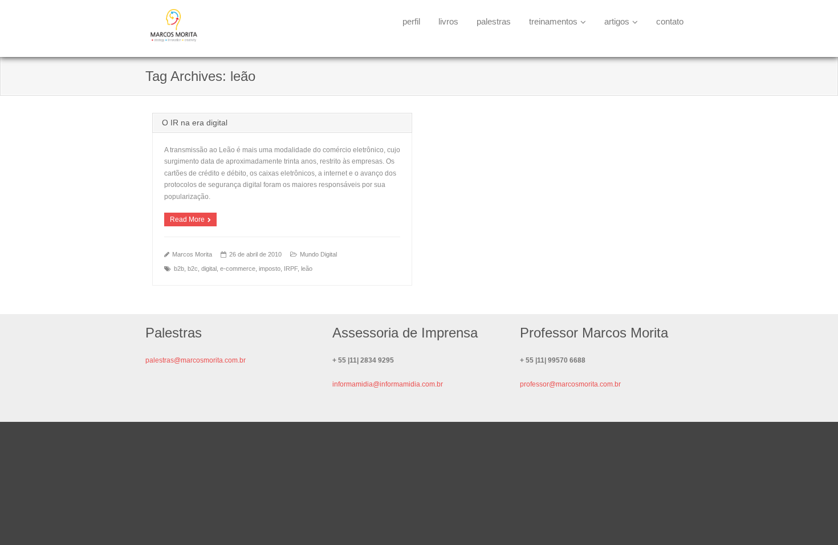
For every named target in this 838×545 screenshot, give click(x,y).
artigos (616, 21)
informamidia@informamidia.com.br (387, 384)
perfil (411, 21)
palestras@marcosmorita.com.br (195, 360)
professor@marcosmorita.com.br (570, 384)
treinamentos (553, 21)
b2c (193, 268)
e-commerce (237, 268)
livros (448, 21)
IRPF (291, 268)
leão (306, 268)
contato (670, 21)
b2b (179, 268)
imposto (269, 268)
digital (209, 268)
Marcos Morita (192, 254)
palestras (494, 21)
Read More (187, 219)
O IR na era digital (194, 122)
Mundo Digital (318, 254)
